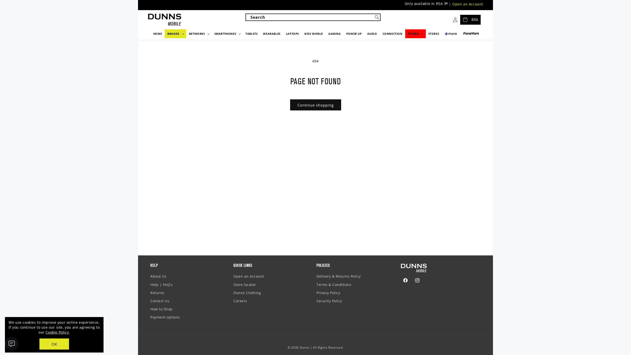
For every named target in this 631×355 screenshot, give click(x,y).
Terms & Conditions (333, 284)
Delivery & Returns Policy (338, 276)
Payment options (165, 317)
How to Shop (161, 309)
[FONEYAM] (471, 33)
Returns (157, 292)
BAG (475, 19)
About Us (158, 276)
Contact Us (159, 301)
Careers (240, 301)
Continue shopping (316, 105)
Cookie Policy (57, 332)
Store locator (244, 284)
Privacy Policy (328, 292)
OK (54, 344)
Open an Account (467, 4)
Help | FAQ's (161, 284)
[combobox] (313, 17)
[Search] (377, 17)
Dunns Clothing (247, 292)
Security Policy (329, 301)
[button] (175, 33)
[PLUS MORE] (451, 35)
